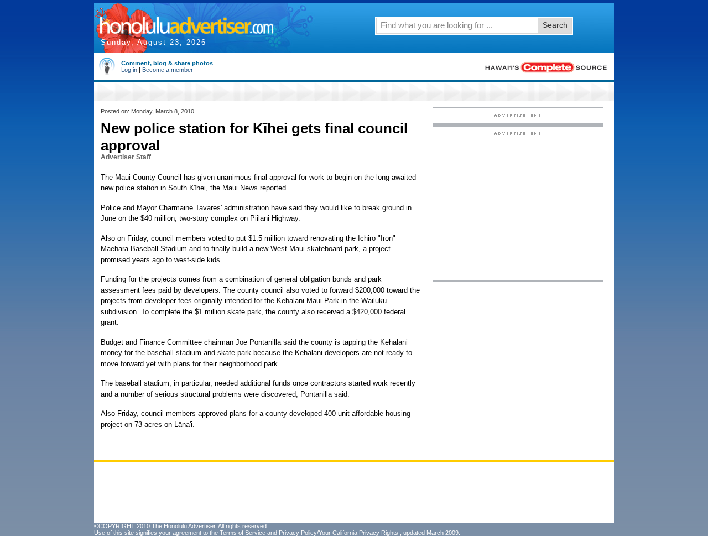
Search (555, 24)
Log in (129, 69)
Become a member (167, 69)
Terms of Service (243, 532)
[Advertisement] (518, 205)
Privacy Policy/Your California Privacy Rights (338, 532)
